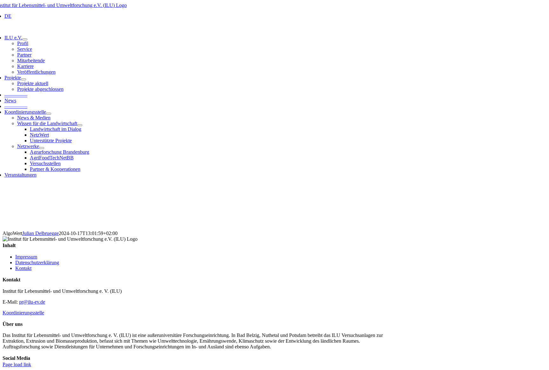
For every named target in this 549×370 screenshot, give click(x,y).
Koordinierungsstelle (23, 312)
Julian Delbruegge (40, 233)
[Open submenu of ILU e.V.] (24, 39)
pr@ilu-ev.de (32, 302)
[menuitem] (196, 16)
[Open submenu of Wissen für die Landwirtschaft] (79, 125)
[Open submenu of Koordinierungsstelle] (48, 114)
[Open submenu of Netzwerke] (41, 148)
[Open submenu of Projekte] (23, 79)
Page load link (17, 364)
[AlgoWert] (274, 207)
